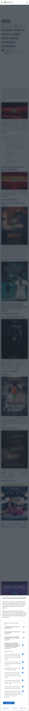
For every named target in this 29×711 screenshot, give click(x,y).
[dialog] (14, 653)
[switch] (23, 627)
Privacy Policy (23, 708)
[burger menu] (2, 2)
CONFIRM (9, 703)
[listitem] (14, 624)
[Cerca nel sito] (27, 2)
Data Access (14, 708)
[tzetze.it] (8, 2)
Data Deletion (6, 708)
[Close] (26, 598)
